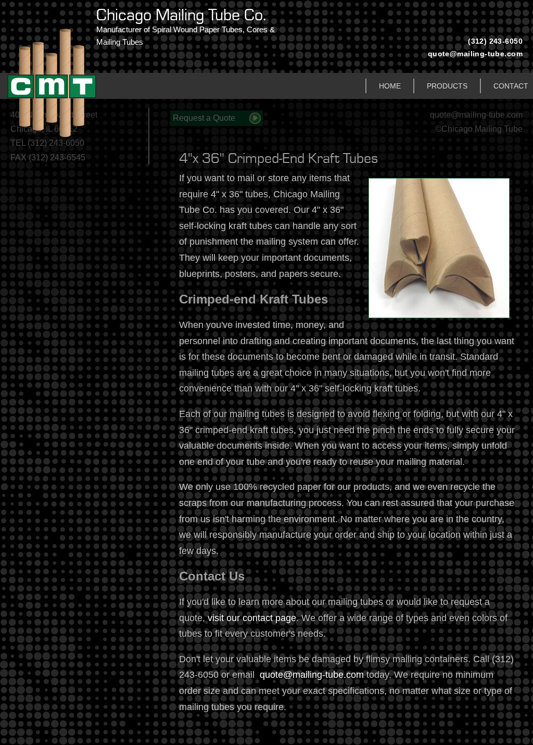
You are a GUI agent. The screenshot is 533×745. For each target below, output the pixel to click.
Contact (510, 86)
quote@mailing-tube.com (475, 53)
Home (390, 86)
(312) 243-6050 (495, 41)
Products (447, 86)
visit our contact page (252, 618)
